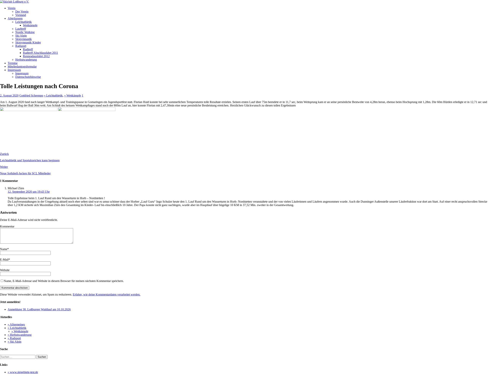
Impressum (14, 70)
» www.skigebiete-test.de (23, 372)
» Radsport (14, 338)
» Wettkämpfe (72, 95)
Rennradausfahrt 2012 (36, 56)
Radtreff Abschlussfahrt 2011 (40, 52)
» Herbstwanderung (20, 334)
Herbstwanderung (26, 59)
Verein (11, 8)
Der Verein (21, 11)
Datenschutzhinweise (28, 76)
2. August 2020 (9, 95)
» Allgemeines (16, 324)
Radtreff (28, 49)
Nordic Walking (25, 32)
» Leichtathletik (53, 95)
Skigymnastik (23, 39)
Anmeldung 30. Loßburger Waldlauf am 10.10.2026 (39, 309)
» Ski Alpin (14, 341)
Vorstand (20, 15)
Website (5, 270)
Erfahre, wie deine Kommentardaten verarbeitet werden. (106, 294)
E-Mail (4, 259)
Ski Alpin (21, 35)
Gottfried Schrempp (31, 95)
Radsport (20, 46)
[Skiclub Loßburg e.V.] (14, 1)
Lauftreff (20, 28)
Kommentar (7, 226)
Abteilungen (15, 18)
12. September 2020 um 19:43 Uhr (29, 191)
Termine (13, 63)
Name (3, 249)
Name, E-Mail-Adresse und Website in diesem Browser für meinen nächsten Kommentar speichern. (64, 281)
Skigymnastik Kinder (28, 42)
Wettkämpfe (30, 25)
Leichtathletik (23, 21)
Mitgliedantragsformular (22, 66)
